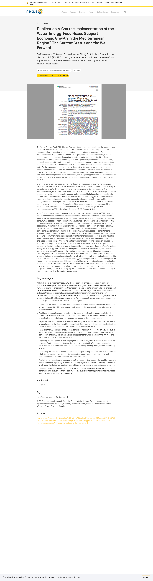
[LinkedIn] (61, 75)
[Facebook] (64, 75)
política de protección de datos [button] (69, 577)
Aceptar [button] (146, 577)
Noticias (73, 12)
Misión (91, 12)
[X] (58, 75)
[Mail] (67, 75)
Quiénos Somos (102, 12)
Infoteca (64, 12)
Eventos (82, 12)
